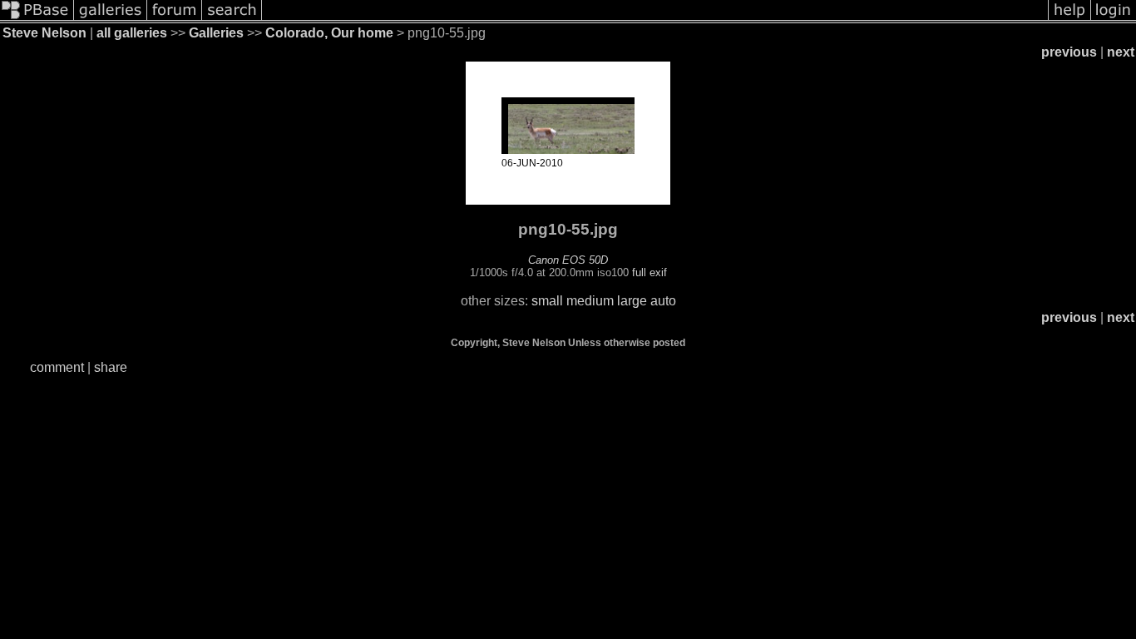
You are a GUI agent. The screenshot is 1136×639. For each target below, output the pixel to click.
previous (1069, 52)
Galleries (216, 33)
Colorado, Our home (329, 33)
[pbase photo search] (232, 19)
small (547, 301)
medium (590, 301)
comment (57, 367)
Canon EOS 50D (568, 260)
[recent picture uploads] (110, 19)
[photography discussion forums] (174, 19)
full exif (649, 272)
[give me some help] (1069, 19)
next (1120, 52)
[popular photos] (655, 19)
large (632, 301)
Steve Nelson (44, 33)
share (110, 367)
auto (663, 301)
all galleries (131, 33)
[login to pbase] (1113, 19)
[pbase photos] (37, 19)
